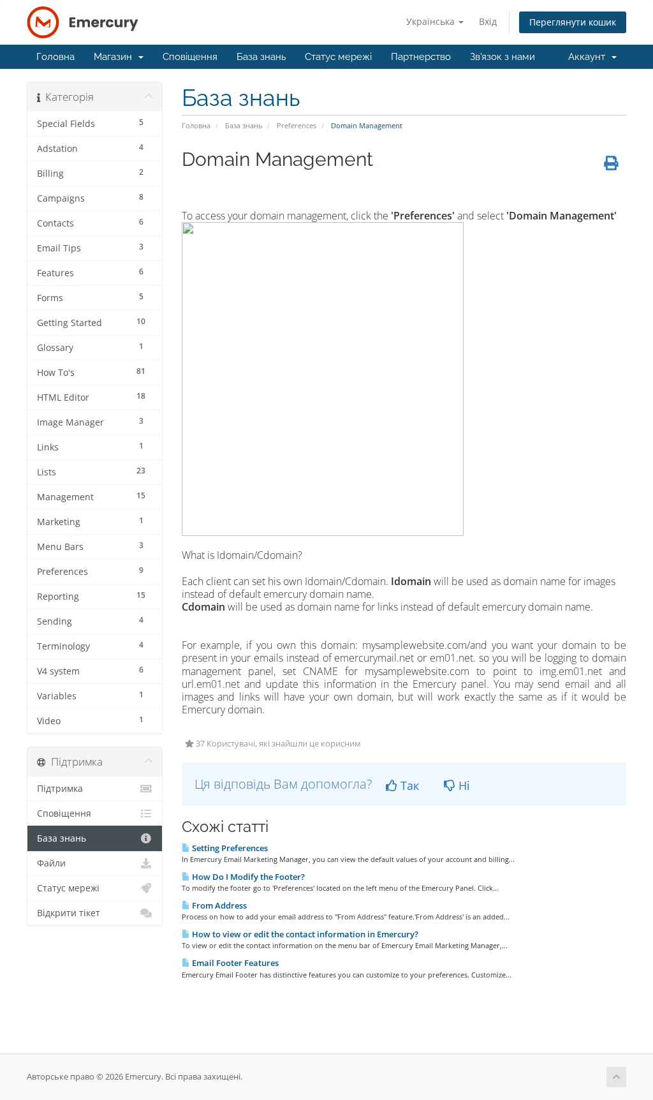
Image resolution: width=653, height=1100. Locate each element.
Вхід (488, 21)
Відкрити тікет (68, 913)
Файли (51, 863)
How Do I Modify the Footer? (247, 876)
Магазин (115, 57)
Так (408, 785)
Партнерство (421, 57)
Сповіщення (190, 57)
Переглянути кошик (572, 22)
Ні (462, 785)
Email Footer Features (234, 963)
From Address (218, 905)
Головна (55, 57)
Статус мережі (338, 57)
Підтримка (60, 788)
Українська (431, 21)
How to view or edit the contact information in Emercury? (304, 934)
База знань (261, 57)
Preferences (296, 125)
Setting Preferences (229, 848)
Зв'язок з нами (502, 57)
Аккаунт (589, 57)
